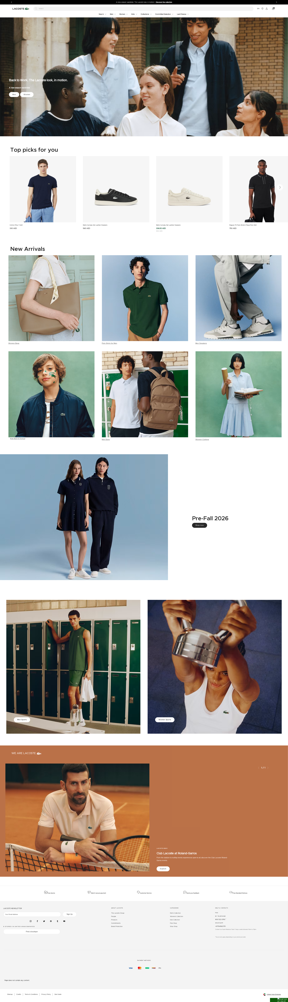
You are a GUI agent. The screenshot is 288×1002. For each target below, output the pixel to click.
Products (114, 920)
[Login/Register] (267, 8)
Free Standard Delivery (240, 893)
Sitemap (10, 994)
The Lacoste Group (117, 913)
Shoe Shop (173, 926)
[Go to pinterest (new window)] (51, 921)
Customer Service (146, 893)
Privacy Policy (46, 994)
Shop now (199, 525)
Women (27, 94)
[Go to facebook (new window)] (37, 921)
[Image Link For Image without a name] (51, 300)
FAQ (216, 912)
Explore (163, 869)
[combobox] (143, 9)
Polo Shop (173, 923)
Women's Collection (176, 916)
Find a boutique (32, 932)
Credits (18, 994)
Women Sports (165, 720)
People (113, 916)
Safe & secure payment (98, 893)
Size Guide (57, 994)
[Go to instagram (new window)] (30, 921)
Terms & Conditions (31, 994)
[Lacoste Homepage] (21, 8)
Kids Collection (175, 920)
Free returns (51, 893)
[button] (279, 1000)
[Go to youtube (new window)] (64, 921)
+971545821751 (220, 926)
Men (14, 94)
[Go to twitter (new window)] (44, 921)
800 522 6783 (220, 919)
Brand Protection (117, 926)
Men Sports (22, 720)
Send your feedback (192, 893)
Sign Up (70, 914)
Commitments (115, 923)
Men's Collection (175, 913)
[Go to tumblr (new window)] (57, 921)
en (258, 8)
